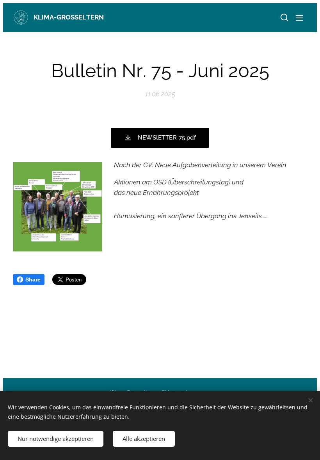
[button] (284, 17)
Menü (299, 17)
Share (33, 279)
